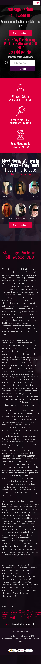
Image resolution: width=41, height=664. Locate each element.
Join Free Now (20, 32)
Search (22, 69)
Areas (26, 631)
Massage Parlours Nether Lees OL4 (6, 614)
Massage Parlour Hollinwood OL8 (18, 255)
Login (37, 2)
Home (7, 624)
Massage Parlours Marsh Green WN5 (14, 614)
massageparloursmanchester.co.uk (16, 639)
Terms (15, 631)
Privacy (20, 631)
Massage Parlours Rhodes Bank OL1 (30, 614)
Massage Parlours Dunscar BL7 (22, 613)
